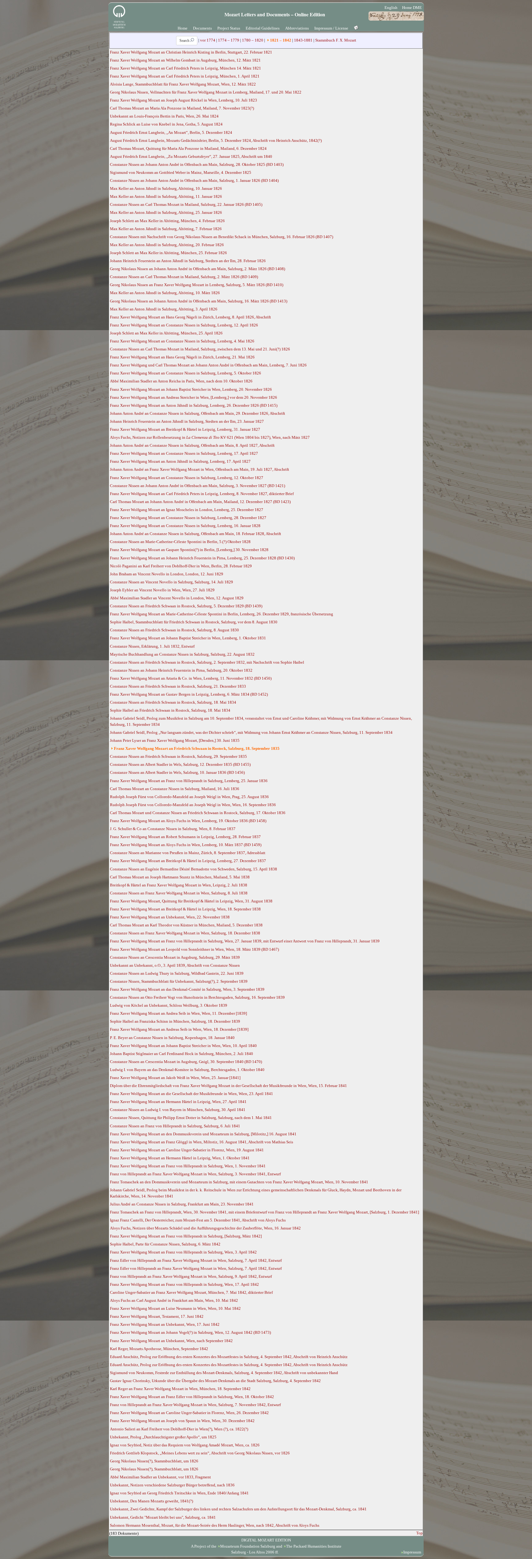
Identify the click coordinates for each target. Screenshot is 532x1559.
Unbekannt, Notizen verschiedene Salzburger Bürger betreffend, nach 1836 (172, 1485)
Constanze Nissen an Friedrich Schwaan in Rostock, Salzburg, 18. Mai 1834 (173, 702)
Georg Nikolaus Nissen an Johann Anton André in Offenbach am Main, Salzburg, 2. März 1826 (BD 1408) (197, 268)
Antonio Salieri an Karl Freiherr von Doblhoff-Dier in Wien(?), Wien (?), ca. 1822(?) (179, 1429)
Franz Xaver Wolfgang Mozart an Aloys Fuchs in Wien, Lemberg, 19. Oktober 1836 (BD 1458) (188, 820)
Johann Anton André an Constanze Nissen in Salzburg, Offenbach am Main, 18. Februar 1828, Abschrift (195, 533)
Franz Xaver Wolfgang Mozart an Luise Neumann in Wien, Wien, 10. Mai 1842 (175, 1308)
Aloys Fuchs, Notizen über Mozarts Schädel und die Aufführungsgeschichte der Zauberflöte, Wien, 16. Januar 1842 (205, 1228)
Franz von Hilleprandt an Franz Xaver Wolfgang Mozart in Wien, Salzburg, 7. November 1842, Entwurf (195, 1404)
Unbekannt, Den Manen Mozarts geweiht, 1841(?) (151, 1501)
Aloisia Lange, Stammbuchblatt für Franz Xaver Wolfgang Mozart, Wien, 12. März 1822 (183, 84)
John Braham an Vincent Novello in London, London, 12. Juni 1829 (166, 574)
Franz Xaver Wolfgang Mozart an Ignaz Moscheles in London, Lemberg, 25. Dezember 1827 (186, 509)
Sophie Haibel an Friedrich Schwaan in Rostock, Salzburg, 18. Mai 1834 (170, 710)
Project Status (228, 28)
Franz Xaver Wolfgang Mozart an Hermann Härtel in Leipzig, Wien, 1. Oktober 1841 (180, 1158)
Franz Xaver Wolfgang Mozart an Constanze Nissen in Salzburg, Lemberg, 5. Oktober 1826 (185, 373)
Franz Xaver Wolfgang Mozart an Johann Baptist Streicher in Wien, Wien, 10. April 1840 (183, 1045)
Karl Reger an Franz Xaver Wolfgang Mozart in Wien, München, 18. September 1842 (180, 1388)
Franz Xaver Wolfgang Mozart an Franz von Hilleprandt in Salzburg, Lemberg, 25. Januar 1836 (189, 780)
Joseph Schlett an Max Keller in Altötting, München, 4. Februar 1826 (167, 220)
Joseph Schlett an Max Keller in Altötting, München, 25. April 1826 (166, 333)
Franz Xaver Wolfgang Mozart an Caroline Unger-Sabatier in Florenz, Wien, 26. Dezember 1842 (189, 1412)
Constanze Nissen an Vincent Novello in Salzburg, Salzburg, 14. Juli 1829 (171, 582)
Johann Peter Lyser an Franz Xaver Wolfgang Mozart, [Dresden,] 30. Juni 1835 (175, 740)
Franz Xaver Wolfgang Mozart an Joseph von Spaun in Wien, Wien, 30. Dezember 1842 (182, 1420)
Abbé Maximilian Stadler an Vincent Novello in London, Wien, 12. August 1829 (177, 598)
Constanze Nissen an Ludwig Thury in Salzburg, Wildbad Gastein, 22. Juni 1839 (177, 973)
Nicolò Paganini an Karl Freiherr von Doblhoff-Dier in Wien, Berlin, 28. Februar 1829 (181, 566)
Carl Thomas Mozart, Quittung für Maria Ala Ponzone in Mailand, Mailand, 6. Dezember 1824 (188, 148)
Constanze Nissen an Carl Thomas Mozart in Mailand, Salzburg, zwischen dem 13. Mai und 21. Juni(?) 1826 (200, 349)
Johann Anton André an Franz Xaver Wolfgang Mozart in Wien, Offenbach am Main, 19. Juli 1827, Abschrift (199, 469)
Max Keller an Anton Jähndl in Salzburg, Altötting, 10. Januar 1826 (166, 188)
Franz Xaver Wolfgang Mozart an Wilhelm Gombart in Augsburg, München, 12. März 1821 (185, 60)
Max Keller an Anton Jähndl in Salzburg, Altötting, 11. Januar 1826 (166, 196)
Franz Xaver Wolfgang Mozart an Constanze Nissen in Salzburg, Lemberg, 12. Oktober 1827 (186, 477)
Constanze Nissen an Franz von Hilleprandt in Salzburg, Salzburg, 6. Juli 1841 (175, 1126)
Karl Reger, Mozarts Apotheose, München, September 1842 (159, 1348)
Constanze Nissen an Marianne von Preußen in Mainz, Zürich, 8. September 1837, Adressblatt (187, 852)
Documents (202, 28)
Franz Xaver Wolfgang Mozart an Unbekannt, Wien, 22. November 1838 (170, 917)
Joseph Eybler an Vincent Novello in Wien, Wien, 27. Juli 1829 (162, 590)
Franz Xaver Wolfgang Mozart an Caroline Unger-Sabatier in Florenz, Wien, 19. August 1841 (187, 1150)
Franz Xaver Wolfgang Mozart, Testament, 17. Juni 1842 (157, 1316)
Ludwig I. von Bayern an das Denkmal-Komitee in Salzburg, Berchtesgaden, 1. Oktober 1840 (187, 1069)
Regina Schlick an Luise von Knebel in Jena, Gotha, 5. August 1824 (166, 124)
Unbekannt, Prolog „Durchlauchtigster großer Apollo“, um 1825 (163, 1437)
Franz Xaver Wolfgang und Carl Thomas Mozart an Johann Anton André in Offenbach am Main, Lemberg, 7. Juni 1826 (208, 365)
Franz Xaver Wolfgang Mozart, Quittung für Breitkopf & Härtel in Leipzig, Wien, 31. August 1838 (191, 901)
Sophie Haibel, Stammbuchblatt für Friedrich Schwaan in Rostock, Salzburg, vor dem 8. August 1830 (193, 622)
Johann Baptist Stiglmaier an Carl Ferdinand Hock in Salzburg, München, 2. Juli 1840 (181, 1053)
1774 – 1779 (228, 40)
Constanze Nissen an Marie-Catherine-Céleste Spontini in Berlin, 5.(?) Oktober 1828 (180, 541)
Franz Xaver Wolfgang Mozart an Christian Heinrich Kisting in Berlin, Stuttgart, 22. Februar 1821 (191, 52)
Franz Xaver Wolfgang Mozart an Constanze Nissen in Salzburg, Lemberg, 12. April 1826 (184, 325)
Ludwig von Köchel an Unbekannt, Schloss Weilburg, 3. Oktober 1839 (168, 1005)
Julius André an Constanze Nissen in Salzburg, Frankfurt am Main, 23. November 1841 (182, 1204)
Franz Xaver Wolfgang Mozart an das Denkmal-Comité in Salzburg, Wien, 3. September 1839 (187, 989)
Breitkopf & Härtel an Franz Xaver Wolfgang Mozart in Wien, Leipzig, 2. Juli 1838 (178, 885)
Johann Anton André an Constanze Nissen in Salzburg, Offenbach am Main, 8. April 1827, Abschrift (192, 445)
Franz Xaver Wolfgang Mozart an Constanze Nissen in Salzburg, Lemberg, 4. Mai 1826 (182, 341)
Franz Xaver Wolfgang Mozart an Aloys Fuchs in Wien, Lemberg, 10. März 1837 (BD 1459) (185, 844)
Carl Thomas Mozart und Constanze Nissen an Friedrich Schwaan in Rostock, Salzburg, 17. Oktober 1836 (197, 812)
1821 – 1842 (280, 40)
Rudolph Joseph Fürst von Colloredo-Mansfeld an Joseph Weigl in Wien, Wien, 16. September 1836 (193, 804)
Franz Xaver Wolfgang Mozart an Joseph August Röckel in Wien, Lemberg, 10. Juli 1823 (183, 100)
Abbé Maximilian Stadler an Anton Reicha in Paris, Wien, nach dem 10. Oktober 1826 (181, 381)
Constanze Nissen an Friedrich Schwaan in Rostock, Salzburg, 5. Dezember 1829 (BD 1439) (186, 606)
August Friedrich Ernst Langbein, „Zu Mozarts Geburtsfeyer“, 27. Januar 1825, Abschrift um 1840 (191, 156)
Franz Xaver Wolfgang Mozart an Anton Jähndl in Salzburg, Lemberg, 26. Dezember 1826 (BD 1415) (193, 405)
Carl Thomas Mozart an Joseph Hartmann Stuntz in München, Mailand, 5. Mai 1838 (180, 877)
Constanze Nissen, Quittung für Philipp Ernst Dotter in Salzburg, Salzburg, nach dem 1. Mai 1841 (191, 1117)
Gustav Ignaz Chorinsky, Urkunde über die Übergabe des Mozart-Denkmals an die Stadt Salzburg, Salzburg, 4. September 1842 (215, 1380)
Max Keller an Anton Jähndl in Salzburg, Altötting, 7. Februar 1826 (166, 228)
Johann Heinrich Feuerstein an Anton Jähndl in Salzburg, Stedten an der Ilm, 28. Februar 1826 (188, 260)
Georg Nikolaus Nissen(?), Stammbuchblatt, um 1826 (154, 1461)
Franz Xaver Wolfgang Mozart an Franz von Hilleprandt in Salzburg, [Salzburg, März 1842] (186, 1236)
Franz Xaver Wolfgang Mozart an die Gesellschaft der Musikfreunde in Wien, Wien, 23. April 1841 (191, 1093)
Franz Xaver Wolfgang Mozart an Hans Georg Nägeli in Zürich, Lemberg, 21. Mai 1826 (182, 357)
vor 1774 (207, 40)
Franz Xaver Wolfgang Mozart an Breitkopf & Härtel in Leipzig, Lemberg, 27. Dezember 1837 (188, 860)
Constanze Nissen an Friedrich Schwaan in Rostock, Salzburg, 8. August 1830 (174, 630)
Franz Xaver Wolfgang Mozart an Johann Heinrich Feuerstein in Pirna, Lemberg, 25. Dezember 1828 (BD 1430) (202, 558)
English (391, 7)
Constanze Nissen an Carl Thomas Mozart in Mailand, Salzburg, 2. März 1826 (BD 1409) (184, 276)
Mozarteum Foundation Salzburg (247, 1546)
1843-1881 (303, 40)
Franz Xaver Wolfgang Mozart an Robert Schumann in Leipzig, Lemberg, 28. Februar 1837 (185, 836)
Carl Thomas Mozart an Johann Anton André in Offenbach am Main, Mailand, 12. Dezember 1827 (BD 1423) (200, 501)
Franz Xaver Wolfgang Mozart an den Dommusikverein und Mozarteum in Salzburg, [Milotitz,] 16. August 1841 (203, 1134)
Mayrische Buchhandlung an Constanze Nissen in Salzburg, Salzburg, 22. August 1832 (182, 654)
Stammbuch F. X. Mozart (335, 40)
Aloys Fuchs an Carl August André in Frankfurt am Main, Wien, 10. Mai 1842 (174, 1300)
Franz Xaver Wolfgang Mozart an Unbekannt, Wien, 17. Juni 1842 (165, 1324)
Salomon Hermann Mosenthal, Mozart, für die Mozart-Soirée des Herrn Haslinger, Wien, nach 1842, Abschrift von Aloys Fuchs (214, 1525)
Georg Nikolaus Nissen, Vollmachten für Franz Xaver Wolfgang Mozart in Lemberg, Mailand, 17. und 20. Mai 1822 (205, 92)
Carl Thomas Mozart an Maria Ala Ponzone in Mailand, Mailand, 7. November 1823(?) (182, 108)
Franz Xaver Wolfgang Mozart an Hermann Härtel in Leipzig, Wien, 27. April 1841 (178, 1101)
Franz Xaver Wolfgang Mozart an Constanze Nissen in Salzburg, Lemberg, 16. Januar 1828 (185, 525)
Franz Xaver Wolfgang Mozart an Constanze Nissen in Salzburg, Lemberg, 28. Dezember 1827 (188, 517)
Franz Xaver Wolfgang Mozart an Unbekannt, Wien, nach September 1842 (171, 1340)
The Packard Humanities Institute (313, 1546)
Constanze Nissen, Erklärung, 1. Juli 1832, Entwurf (152, 646)
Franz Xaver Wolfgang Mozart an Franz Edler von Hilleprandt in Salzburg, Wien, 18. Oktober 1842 (192, 1396)
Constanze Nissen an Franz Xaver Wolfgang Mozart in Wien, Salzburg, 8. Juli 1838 (179, 893)
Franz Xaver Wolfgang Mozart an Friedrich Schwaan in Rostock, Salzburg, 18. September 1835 (197, 748)
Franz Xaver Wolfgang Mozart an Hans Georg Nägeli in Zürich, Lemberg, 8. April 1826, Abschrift (190, 317)
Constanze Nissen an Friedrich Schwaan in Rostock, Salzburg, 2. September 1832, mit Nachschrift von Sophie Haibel (207, 662)
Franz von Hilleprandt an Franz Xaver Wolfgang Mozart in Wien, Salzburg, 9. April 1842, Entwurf (191, 1276)
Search (184, 40)
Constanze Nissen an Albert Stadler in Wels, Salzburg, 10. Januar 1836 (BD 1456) (177, 772)
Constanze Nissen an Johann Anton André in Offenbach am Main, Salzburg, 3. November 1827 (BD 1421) (197, 485)
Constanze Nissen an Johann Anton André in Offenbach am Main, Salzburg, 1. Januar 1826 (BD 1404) (194, 180)
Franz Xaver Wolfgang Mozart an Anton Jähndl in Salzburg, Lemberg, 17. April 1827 (180, 461)
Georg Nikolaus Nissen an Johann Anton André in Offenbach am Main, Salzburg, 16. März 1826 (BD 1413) (198, 301)
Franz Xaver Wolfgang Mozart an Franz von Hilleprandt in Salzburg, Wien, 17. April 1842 (184, 1284)
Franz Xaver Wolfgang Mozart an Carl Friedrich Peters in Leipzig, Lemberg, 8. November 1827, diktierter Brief (202, 493)
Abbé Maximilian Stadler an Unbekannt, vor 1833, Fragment (160, 1477)
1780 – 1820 (252, 40)
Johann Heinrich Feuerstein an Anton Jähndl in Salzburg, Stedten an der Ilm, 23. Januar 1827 (187, 421)
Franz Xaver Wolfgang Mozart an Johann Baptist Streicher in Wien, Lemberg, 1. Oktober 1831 (188, 638)
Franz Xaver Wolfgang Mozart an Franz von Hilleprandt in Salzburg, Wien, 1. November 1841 (188, 1166)
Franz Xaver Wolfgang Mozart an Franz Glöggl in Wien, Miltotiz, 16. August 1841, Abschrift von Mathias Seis (201, 1142)
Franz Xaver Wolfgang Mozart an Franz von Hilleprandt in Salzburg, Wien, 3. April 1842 (183, 1252)
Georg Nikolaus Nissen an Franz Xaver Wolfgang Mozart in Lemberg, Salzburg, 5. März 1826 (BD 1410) (196, 284)
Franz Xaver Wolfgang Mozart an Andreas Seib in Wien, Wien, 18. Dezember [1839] (179, 1029)
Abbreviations (297, 28)
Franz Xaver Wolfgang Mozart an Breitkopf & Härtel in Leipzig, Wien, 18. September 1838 (185, 909)
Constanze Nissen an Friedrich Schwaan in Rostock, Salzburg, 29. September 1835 (178, 756)
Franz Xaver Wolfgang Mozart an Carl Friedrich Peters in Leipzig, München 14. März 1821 (185, 68)
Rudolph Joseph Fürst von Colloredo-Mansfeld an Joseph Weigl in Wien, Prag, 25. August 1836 (189, 796)
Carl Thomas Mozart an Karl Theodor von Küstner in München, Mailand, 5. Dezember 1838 (186, 925)
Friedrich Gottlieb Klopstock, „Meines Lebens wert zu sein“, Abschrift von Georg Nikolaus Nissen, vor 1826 (200, 1453)
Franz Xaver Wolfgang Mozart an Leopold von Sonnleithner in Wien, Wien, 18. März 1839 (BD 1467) (194, 949)
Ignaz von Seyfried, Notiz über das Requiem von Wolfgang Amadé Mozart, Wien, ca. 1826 (185, 1445)
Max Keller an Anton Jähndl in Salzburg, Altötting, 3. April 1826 (163, 309)
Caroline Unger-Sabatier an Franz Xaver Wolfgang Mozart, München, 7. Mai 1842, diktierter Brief (191, 1292)
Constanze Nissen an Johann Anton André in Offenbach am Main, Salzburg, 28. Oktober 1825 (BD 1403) (197, 164)
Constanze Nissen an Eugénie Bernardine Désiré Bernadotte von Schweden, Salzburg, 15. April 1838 (193, 869)
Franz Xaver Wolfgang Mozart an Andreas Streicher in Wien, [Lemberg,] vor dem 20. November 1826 (193, 397)
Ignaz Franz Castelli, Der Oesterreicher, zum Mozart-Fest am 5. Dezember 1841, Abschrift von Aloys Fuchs (198, 1220)
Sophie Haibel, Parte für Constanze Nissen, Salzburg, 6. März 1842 (165, 1244)
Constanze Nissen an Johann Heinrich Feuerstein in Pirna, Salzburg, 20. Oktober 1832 (181, 670)
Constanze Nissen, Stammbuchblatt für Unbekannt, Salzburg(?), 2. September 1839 (179, 981)
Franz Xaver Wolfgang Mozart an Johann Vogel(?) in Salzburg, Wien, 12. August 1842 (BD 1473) (190, 1332)
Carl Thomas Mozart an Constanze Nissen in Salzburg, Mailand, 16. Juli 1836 (174, 788)
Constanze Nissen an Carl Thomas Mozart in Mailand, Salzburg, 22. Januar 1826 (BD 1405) (186, 204)
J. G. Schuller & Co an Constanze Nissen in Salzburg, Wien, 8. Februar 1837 (173, 828)
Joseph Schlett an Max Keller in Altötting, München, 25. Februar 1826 (168, 252)
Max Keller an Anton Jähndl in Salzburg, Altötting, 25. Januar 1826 (166, 212)
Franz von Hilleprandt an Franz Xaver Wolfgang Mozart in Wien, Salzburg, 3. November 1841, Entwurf (195, 1174)
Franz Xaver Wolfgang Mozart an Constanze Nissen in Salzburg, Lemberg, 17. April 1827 (184, 453)
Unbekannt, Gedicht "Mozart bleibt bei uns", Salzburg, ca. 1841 (163, 1517)
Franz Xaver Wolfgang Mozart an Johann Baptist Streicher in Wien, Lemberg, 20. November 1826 (191, 389)
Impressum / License (331, 28)
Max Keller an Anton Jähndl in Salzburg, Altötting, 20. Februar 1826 (167, 244)
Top (419, 1533)
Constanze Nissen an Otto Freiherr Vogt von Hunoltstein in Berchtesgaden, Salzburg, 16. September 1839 (197, 997)
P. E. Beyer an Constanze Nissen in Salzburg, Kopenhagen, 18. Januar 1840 (172, 1037)
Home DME (412, 7)
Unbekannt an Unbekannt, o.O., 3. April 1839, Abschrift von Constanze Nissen (175, 965)
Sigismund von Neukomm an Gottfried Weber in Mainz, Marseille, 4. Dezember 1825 (180, 172)
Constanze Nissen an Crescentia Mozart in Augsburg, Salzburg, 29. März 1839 (175, 957)
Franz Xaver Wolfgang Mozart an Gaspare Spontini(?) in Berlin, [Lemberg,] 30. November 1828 (189, 549)
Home (182, 28)
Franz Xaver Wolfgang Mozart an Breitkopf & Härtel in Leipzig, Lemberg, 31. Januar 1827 (185, 429)
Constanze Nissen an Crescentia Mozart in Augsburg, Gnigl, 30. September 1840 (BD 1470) (186, 1061)
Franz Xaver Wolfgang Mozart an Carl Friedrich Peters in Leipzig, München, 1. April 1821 (185, 76)
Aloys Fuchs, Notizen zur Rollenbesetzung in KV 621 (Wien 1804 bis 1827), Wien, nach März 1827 (210, 437)
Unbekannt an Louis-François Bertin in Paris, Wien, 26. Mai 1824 (164, 116)
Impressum (412, 1552)
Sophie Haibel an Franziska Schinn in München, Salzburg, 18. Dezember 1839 (175, 1021)
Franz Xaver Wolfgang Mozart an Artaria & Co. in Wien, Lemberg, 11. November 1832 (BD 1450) (191, 678)
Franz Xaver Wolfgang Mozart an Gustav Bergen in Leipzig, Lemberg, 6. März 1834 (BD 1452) (189, 694)
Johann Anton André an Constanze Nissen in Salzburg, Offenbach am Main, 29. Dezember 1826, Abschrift (197, 413)
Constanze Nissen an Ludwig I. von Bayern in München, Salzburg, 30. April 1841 (177, 1109)
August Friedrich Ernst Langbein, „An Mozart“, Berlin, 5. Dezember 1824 (171, 132)
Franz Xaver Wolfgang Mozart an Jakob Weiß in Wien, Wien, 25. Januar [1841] (175, 1077)
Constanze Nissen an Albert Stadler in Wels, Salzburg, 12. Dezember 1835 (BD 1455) (180, 764)
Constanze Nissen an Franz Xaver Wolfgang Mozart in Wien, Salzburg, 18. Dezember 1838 (185, 933)
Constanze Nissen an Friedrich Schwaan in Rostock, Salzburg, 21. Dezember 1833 (178, 686)
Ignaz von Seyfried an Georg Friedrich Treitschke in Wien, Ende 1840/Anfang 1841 (179, 1493)
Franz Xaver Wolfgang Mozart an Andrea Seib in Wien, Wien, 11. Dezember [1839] (178, 1013)
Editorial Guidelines (263, 28)
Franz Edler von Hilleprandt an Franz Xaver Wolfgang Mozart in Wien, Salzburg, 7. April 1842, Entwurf (196, 1260)
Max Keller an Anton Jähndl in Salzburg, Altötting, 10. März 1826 (165, 292)
